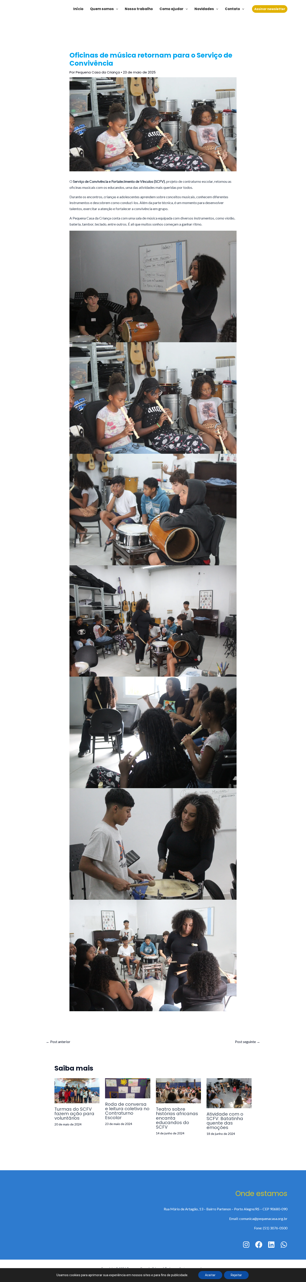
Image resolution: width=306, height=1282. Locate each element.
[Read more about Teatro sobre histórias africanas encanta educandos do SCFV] (178, 1090)
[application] (116, 9)
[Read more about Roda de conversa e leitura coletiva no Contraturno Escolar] (127, 1088)
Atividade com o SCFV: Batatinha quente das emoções (225, 1121)
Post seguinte (247, 1041)
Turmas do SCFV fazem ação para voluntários (74, 1113)
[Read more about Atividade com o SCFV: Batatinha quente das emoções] (229, 1093)
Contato (232, 8)
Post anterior (58, 1041)
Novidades (204, 8)
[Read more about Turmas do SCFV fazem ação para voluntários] (76, 1090)
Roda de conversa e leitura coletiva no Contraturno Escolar (127, 1111)
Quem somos (102, 8)
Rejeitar (236, 1275)
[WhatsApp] (283, 1244)
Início (78, 8)
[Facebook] (258, 1244)
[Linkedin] (271, 1244)
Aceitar (210, 1275)
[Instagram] (246, 1244)
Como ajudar (171, 8)
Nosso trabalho (139, 8)
